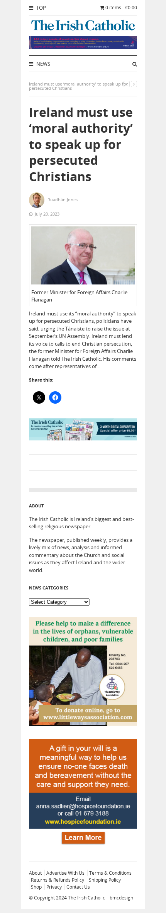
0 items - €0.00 (121, 7)
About (35, 873)
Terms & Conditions (110, 873)
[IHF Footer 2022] (83, 845)
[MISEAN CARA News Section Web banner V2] (83, 47)
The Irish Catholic (86, 897)
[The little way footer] (83, 723)
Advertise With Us (65, 873)
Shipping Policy (105, 880)
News (42, 63)
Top (40, 7)
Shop (36, 887)
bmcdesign (121, 897)
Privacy (54, 887)
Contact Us (78, 887)
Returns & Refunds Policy (57, 880)
